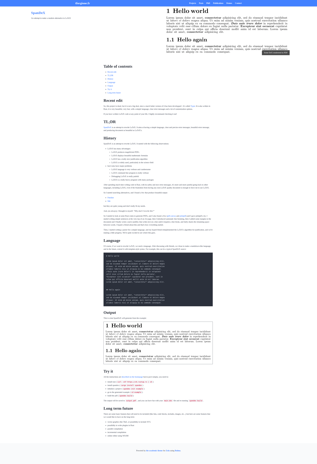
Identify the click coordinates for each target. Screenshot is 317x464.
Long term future (114, 93)
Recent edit (111, 72)
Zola (168, 451)
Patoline (110, 198)
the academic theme (154, 451)
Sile (108, 201)
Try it (109, 89)
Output (110, 86)
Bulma (177, 451)
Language (111, 82)
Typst (193, 106)
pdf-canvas (171, 216)
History (110, 79)
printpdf (183, 216)
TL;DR (110, 75)
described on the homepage (132, 377)
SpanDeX (38, 13)
